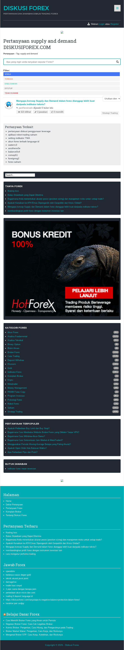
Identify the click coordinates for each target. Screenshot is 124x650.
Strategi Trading (110, 113)
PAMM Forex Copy (16, 392)
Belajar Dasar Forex (23, 614)
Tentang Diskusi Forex (16, 515)
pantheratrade (26, 108)
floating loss (13, 191)
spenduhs (10, 571)
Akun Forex (13, 332)
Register (114, 24)
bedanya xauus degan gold (18, 575)
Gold (10, 368)
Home (8, 501)
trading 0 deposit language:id (19, 596)
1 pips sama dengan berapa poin (21, 589)
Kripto (10, 380)
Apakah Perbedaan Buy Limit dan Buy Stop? (28, 428)
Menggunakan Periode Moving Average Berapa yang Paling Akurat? (39, 444)
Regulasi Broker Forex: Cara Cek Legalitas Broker (29, 624)
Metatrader (13, 384)
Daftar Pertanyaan (14, 504)
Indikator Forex (15, 372)
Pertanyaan (8, 54)
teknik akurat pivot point (17, 578)
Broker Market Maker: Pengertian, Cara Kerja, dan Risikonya (34, 631)
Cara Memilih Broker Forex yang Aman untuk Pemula (31, 620)
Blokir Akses (13, 348)
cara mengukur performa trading (21, 554)
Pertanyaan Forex (14, 508)
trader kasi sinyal (14, 585)
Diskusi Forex (26, 8)
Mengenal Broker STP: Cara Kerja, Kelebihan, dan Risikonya (34, 634)
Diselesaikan (11, 84)
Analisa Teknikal (15, 340)
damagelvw (11, 582)
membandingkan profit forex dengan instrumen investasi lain (36, 211)
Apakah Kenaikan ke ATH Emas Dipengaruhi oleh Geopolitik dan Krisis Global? (45, 203)
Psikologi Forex (15, 400)
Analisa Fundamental (17, 336)
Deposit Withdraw (16, 360)
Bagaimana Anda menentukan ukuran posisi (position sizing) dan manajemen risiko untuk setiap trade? (56, 199)
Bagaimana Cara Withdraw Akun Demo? (26, 436)
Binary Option (14, 344)
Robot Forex (13, 404)
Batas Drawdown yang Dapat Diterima (25, 195)
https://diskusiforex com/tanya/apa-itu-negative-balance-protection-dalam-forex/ (43, 600)
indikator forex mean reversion (22, 468)
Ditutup (8, 88)
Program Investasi (16, 396)
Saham (11, 408)
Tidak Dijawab (11, 93)
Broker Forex (14, 352)
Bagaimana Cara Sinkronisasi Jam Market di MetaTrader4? (35, 440)
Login (102, 24)
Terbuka (9, 79)
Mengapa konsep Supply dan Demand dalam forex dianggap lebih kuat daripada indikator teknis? (53, 207)
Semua (8, 74)
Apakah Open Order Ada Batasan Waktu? (27, 448)
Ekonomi (12, 364)
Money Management (17, 388)
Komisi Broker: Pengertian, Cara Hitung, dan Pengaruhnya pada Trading (39, 627)
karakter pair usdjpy (15, 603)
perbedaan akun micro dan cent (20, 592)
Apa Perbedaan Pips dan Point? (22, 452)
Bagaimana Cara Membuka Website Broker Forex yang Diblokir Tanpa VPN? (43, 432)
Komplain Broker (15, 376)
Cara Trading (14, 356)
